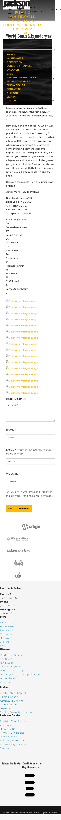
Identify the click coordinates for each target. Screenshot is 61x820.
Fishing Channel (10, 696)
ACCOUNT (12, 93)
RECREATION (23, 21)
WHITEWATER (15, 58)
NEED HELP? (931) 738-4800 (11, 10)
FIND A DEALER (16, 85)
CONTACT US (14, 89)
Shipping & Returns (12, 740)
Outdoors (6, 634)
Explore (5, 642)
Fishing (4, 622)
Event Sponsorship (12, 670)
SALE (27, 33)
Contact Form (8, 613)
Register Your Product (14, 721)
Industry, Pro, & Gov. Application (20, 674)
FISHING (11, 54)
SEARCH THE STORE (18, 81)
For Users (6, 659)
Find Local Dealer (11, 655)
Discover (5, 638)
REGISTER (12, 100)
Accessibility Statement (14, 744)
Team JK (5, 708)
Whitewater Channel (13, 693)
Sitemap (5, 748)
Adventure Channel (12, 700)
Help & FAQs (7, 729)
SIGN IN (11, 96)
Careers (5, 682)
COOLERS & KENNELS (22, 25)
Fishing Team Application (16, 712)
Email (11, 450)
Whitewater (7, 626)
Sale (2, 645)
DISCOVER (22, 29)
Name (11, 429)
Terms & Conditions (12, 732)
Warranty (5, 725)
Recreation (7, 630)
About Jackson (9, 678)
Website (12, 473)
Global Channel (9, 704)
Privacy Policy (8, 736)
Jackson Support (10, 666)
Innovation (7, 662)
